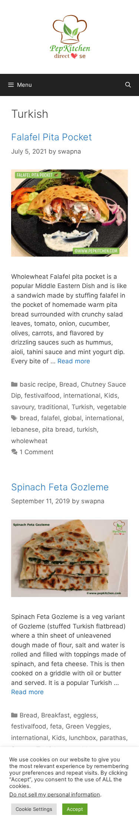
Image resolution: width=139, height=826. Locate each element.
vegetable (111, 407)
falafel (50, 418)
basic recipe (38, 384)
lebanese (25, 429)
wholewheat (29, 441)
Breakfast (55, 715)
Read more (73, 361)
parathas (113, 737)
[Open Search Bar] (128, 85)
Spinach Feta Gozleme (60, 487)
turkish (87, 429)
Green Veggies (87, 726)
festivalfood (42, 395)
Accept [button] (75, 809)
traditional (53, 407)
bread (28, 418)
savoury (22, 407)
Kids (111, 395)
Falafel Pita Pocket (51, 137)
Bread (68, 384)
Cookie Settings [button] (34, 809)
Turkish (82, 407)
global (72, 418)
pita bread (57, 429)
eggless (84, 715)
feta (56, 726)
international (81, 395)
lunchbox (82, 737)
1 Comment (36, 452)
